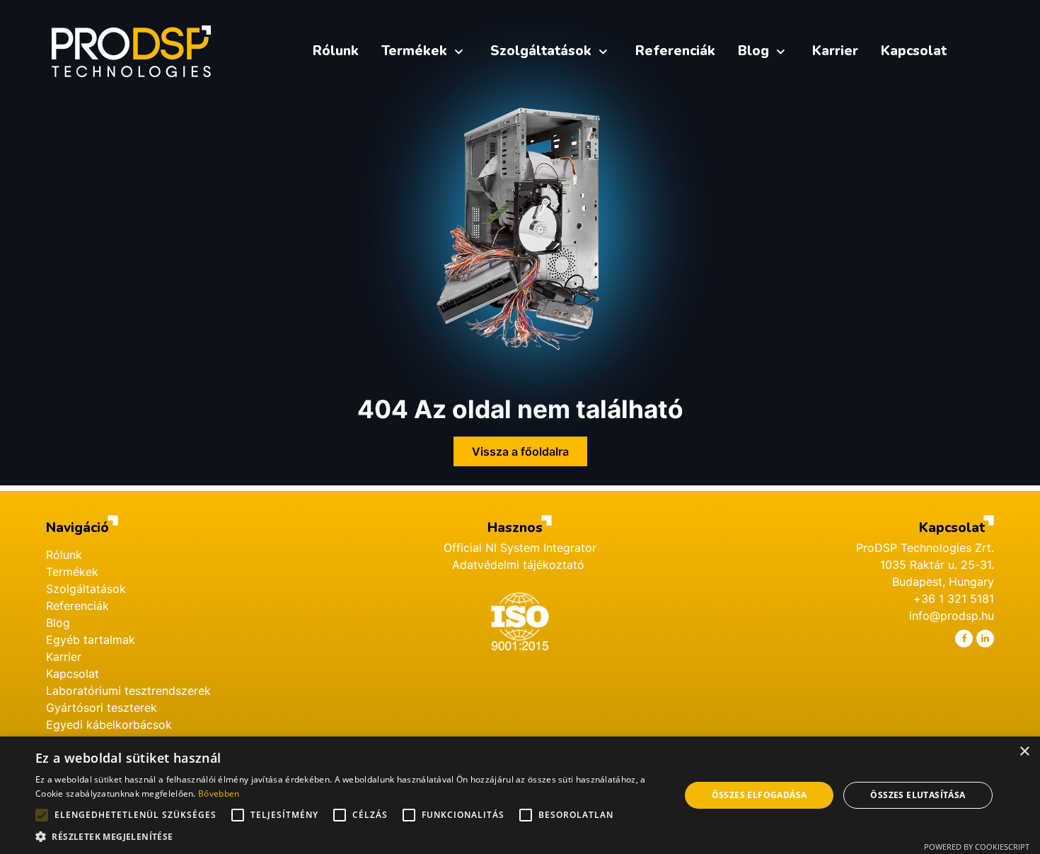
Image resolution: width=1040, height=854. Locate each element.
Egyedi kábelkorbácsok (109, 724)
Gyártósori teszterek (101, 707)
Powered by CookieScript (976, 846)
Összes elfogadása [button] (759, 795)
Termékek (72, 572)
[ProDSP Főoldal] (131, 51)
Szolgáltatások (86, 589)
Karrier (63, 657)
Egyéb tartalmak (90, 640)
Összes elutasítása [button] (917, 795)
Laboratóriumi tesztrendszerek (128, 690)
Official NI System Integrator (520, 548)
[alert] (520, 795)
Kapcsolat (72, 674)
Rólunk (64, 555)
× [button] (1024, 751)
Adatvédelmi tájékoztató (520, 565)
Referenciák (77, 606)
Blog (58, 623)
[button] (348, 836)
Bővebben (218, 793)
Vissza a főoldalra (520, 451)
